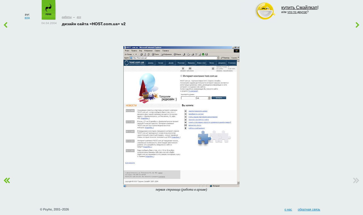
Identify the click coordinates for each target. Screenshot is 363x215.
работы (67, 17)
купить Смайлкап (299, 7)
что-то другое (297, 12)
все (79, 17)
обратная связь (309, 209)
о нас (288, 209)
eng (27, 17)
